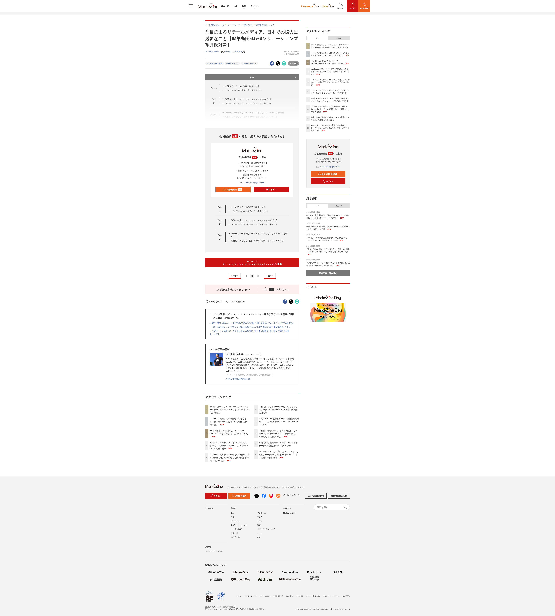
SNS (259, 537)
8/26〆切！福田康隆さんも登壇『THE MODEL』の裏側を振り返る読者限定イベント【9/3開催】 (327, 216)
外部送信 (346, 596)
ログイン (272, 189)
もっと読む (215, 334)
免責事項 (289, 596)
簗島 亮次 (238, 51)
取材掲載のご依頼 (339, 495)
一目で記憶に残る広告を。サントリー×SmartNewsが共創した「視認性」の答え (229, 432)
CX (232, 517)
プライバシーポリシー (331, 596)
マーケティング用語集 (214, 551)
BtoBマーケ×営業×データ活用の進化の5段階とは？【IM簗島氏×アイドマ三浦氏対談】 (251, 331)
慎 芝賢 (228, 51)
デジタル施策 (236, 529)
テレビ (259, 533)
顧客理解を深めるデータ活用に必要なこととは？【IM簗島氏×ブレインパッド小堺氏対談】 (253, 322)
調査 (259, 525)
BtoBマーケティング (239, 525)
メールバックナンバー (254, 182)
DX (232, 513)
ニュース (225, 5)
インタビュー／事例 (214, 63)
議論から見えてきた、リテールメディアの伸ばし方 (254, 220)
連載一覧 (234, 533)
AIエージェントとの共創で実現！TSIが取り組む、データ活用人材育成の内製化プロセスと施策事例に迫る (278, 454)
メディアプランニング (266, 529)
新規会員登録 (234, 189)
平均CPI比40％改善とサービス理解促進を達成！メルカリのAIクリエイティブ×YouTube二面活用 (279, 421)
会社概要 (299, 596)
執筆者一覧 (235, 537)
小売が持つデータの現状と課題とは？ (242, 85)
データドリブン (232, 63)
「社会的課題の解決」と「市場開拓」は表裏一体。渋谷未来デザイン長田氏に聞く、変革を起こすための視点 (278, 433)
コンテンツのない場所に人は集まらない (243, 90)
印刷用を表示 (215, 301)
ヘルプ (238, 596)
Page (214, 88)
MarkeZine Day (289, 513)
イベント (254, 5)
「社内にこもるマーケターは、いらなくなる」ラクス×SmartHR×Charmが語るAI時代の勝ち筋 (278, 409)
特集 (244, 5)
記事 (236, 5)
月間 (339, 38)
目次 (252, 77)
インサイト (235, 521)
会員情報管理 (278, 596)
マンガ (259, 517)
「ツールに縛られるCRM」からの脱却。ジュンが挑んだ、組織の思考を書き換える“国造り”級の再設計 (229, 457)
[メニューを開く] (191, 6)
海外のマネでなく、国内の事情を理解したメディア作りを (257, 240)
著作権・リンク (250, 596)
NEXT (269, 276)
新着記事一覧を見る (328, 273)
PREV (235, 276)
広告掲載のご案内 (316, 495)
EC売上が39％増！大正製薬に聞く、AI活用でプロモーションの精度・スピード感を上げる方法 (327, 238)
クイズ (259, 521)
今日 (317, 38)
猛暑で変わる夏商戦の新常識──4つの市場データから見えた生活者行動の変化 (278, 444)
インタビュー (262, 513)
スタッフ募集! (264, 596)
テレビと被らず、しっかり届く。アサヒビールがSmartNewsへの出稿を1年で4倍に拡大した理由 (229, 409)
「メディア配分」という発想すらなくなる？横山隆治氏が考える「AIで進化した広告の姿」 (229, 421)
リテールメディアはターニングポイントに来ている (254, 224)
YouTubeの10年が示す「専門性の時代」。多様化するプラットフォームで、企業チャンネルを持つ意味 (229, 445)
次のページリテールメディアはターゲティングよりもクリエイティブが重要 (252, 263)
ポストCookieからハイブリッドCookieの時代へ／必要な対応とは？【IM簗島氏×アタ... (251, 326)
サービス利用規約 (313, 596)
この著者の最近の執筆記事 (238, 378)
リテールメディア (249, 63)
